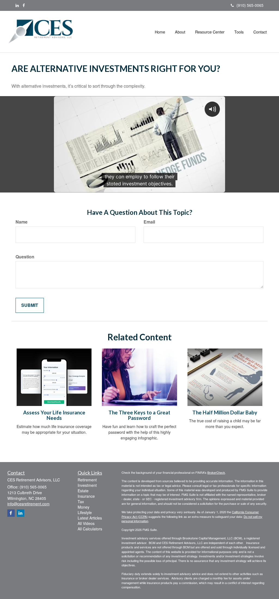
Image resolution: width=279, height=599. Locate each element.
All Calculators (90, 528)
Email (149, 222)
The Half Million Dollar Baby (224, 412)
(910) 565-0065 (249, 5)
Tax (81, 501)
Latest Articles (90, 518)
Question (25, 257)
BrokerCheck (216, 472)
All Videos (86, 523)
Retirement (87, 479)
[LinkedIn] (17, 5)
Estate (83, 490)
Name (22, 222)
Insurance (86, 496)
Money (83, 507)
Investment (87, 485)
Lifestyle (85, 512)
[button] (180, 31)
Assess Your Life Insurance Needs (54, 415)
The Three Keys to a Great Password (139, 415)
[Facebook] (24, 5)
